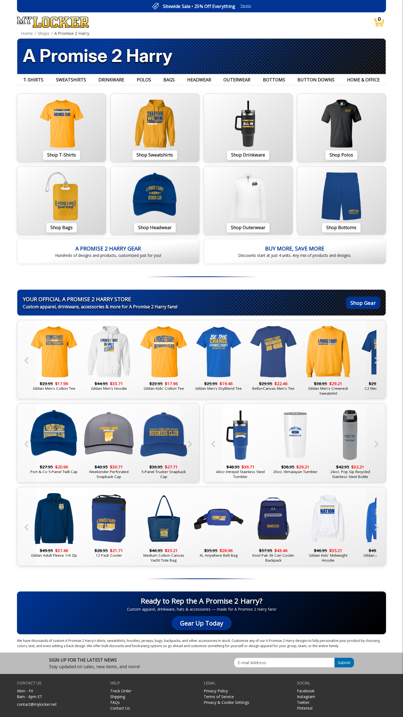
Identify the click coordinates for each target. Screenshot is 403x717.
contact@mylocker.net (37, 704)
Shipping (117, 696)
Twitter (303, 702)
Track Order (120, 690)
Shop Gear (363, 302)
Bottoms (274, 80)
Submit (344, 662)
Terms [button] (245, 6)
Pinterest (305, 708)
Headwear (199, 80)
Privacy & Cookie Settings (226, 702)
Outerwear (236, 80)
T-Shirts (33, 80)
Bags (169, 80)
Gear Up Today (201, 623)
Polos (144, 80)
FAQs (115, 702)
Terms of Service (219, 696)
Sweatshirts (71, 80)
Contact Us (120, 708)
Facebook (305, 690)
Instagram (306, 696)
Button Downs (315, 80)
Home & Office (363, 80)
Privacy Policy (216, 690)
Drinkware (111, 80)
